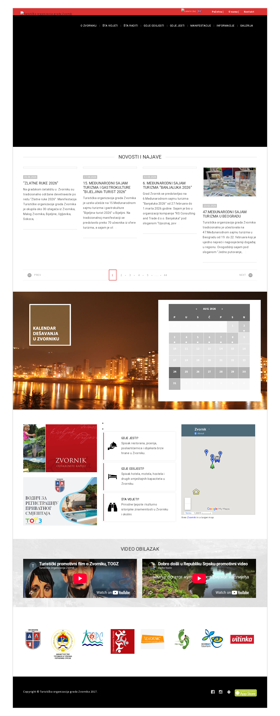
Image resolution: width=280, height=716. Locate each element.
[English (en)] (199, 11)
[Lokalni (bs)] (188, 11)
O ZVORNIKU (89, 25)
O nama (233, 11)
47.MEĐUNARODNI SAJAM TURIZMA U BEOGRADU (225, 214)
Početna (217, 11)
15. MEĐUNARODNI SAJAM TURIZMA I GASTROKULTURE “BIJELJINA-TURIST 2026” (107, 187)
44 (165, 275)
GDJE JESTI (177, 25)
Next (242, 275)
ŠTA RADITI (131, 25)
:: (37, 219)
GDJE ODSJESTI (154, 25)
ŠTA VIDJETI (110, 25)
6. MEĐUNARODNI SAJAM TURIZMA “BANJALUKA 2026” (167, 185)
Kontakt (249, 11)
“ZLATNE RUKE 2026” (40, 183)
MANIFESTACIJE (200, 25)
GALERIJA (246, 25)
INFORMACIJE (225, 25)
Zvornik (191, 517)
